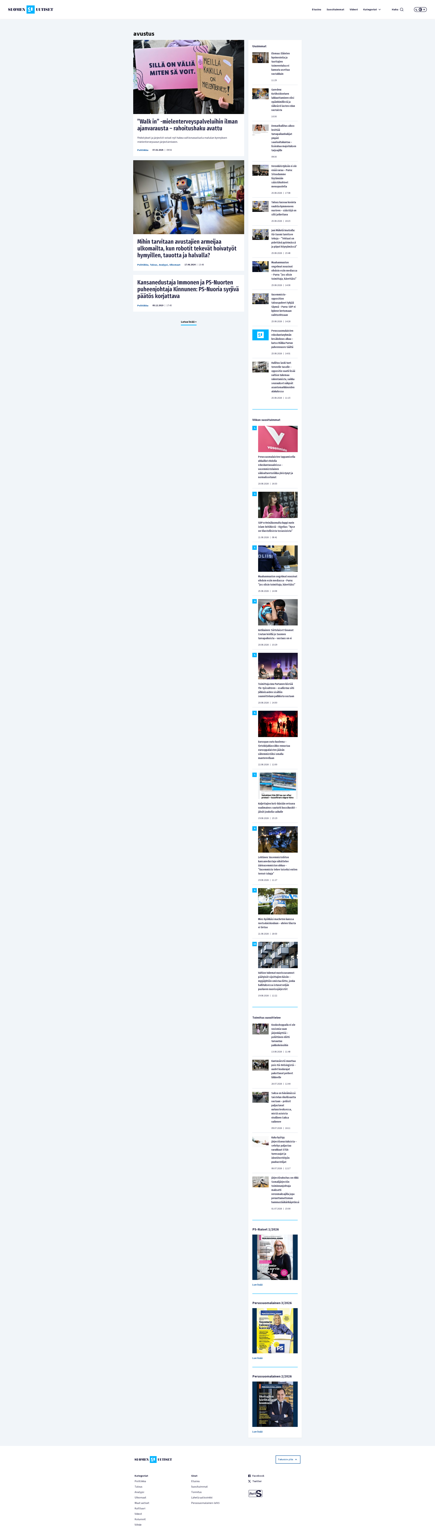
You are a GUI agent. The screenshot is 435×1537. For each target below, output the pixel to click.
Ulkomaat (174, 265)
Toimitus (196, 1492)
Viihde (138, 1525)
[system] (420, 9)
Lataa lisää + (189, 322)
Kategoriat (370, 9)
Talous (153, 265)
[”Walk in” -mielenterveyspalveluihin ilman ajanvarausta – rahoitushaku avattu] (188, 77)
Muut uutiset (142, 1503)
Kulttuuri (140, 1508)
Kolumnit (140, 1519)
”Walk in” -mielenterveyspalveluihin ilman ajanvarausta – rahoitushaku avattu (187, 125)
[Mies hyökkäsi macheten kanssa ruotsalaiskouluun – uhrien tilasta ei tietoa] (278, 900)
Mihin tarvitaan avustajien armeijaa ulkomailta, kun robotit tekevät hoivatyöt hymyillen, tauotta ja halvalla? (187, 248)
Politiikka (142, 150)
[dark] (416, 9)
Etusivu (316, 9)
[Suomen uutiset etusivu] (43, 9)
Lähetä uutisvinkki (201, 1497)
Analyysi (163, 265)
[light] (424, 9)
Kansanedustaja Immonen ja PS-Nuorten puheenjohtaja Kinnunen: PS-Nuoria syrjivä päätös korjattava (188, 289)
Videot (354, 9)
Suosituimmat (335, 9)
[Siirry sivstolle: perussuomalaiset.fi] (274, 1493)
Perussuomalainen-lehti (205, 1503)
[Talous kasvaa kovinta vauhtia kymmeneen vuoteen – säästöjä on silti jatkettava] (260, 211)
